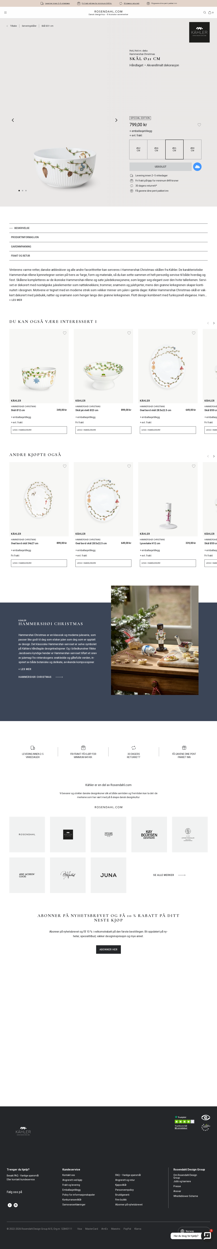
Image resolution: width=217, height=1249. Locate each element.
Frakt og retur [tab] (20, 255)
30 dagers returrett (131, 3)
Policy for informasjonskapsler (78, 1194)
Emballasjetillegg (71, 1189)
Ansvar (177, 1191)
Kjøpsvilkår (121, 1185)
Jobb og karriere (182, 1181)
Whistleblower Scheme (185, 1196)
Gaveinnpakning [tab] (21, 246)
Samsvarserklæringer (73, 1204)
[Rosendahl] (27, 834)
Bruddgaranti (122, 1194)
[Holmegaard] (108, 834)
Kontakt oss (68, 1175)
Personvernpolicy (124, 1189)
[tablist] (108, 242)
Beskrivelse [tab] (21, 228)
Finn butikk (121, 1199)
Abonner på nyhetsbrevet (129, 1204)
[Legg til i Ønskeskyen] (197, 166)
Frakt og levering (71, 1185)
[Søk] (205, 13)
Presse (177, 1186)
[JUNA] (108, 875)
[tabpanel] (108, 284)
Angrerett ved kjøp (72, 1180)
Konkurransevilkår (72, 1199)
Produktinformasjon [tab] (25, 237)
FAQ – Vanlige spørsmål (128, 1175)
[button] (26, 190)
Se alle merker (163, 875)
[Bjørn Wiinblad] (68, 875)
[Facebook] (10, 1205)
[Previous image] (13, 120)
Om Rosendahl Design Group (185, 1176)
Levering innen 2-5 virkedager (57, 3)
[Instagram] (16, 1205)
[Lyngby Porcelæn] (190, 834)
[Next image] (117, 120)
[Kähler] (68, 834)
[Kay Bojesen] (149, 834)
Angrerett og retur (125, 1180)
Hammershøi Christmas (35, 677)
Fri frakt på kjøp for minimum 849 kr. (97, 3)
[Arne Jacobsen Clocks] (27, 875)
